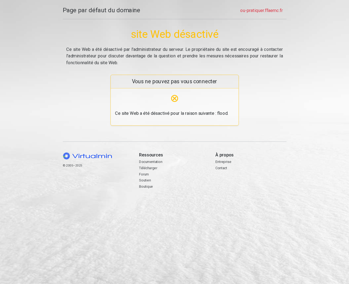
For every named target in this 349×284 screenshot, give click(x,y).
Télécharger (148, 168)
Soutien (145, 180)
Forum (144, 174)
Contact (236, 185)
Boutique (146, 186)
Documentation (150, 162)
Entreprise (223, 162)
